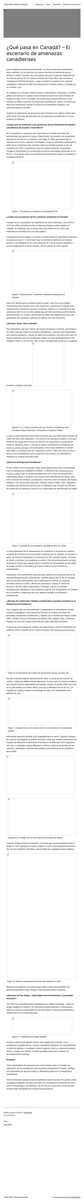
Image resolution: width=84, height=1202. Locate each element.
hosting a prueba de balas (18, 448)
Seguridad (28, 1113)
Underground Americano (64, 630)
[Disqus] (42, 1159)
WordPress (75, 1197)
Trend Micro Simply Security (16, 4)
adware (34, 136)
